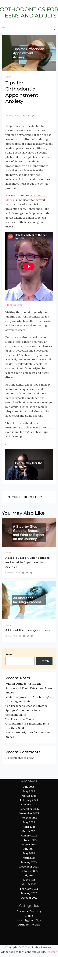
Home (8, 76)
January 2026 (29, 804)
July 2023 (29, 875)
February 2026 (29, 800)
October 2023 (29, 871)
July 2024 (29, 849)
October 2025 (29, 817)
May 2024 (29, 853)
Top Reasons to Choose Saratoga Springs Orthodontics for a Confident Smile (26, 710)
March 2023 (29, 884)
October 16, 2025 (13, 636)
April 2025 (29, 826)
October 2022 (29, 897)
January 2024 (29, 862)
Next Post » (36, 497)
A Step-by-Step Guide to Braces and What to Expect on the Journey (27, 562)
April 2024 (29, 857)
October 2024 (29, 840)
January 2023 (29, 893)
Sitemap (52, 951)
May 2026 (29, 791)
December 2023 (29, 866)
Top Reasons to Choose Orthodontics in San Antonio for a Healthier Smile (27, 723)
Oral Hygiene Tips (29, 920)
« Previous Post (16, 497)
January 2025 (29, 835)
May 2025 (29, 822)
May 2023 (29, 880)
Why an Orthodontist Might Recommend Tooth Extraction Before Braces (29, 688)
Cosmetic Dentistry (29, 911)
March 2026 (29, 795)
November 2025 (29, 813)
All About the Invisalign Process (27, 630)
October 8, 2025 (12, 572)
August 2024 (29, 844)
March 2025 (29, 831)
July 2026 (29, 786)
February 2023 (29, 888)
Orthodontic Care (29, 924)
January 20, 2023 (13, 115)
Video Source (13, 304)
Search (10, 654)
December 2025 (29, 809)
